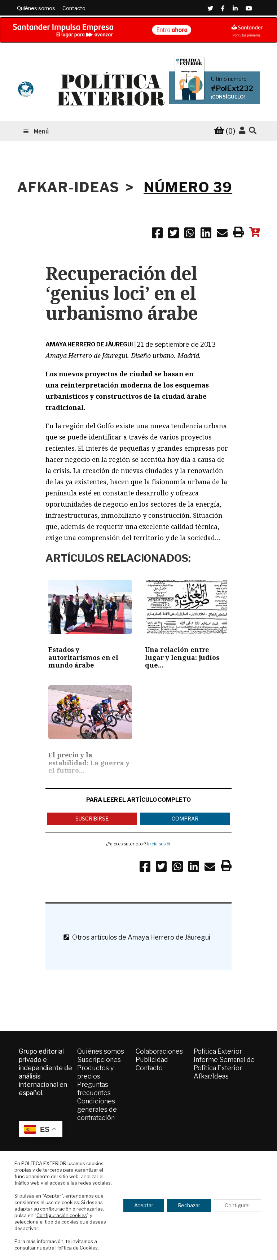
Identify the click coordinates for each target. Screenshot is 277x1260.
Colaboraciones (159, 1051)
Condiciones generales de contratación (97, 1109)
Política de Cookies (77, 1248)
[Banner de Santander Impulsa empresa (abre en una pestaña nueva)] (138, 30)
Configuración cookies (61, 1215)
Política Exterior (218, 1051)
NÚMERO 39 (188, 187)
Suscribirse (92, 818)
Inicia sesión (159, 843)
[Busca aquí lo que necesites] (252, 131)
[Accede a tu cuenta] (242, 130)
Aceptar (143, 1205)
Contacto (73, 8)
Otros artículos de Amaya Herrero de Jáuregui (139, 937)
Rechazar (189, 1205)
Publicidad (152, 1059)
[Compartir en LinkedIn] (206, 234)
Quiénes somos (36, 8)
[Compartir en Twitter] (173, 234)
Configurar (237, 1205)
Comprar (185, 818)
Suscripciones (99, 1059)
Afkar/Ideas (211, 1076)
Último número (229, 79)
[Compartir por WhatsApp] (189, 234)
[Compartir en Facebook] (157, 234)
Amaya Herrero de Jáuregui (89, 344)
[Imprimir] (238, 233)
